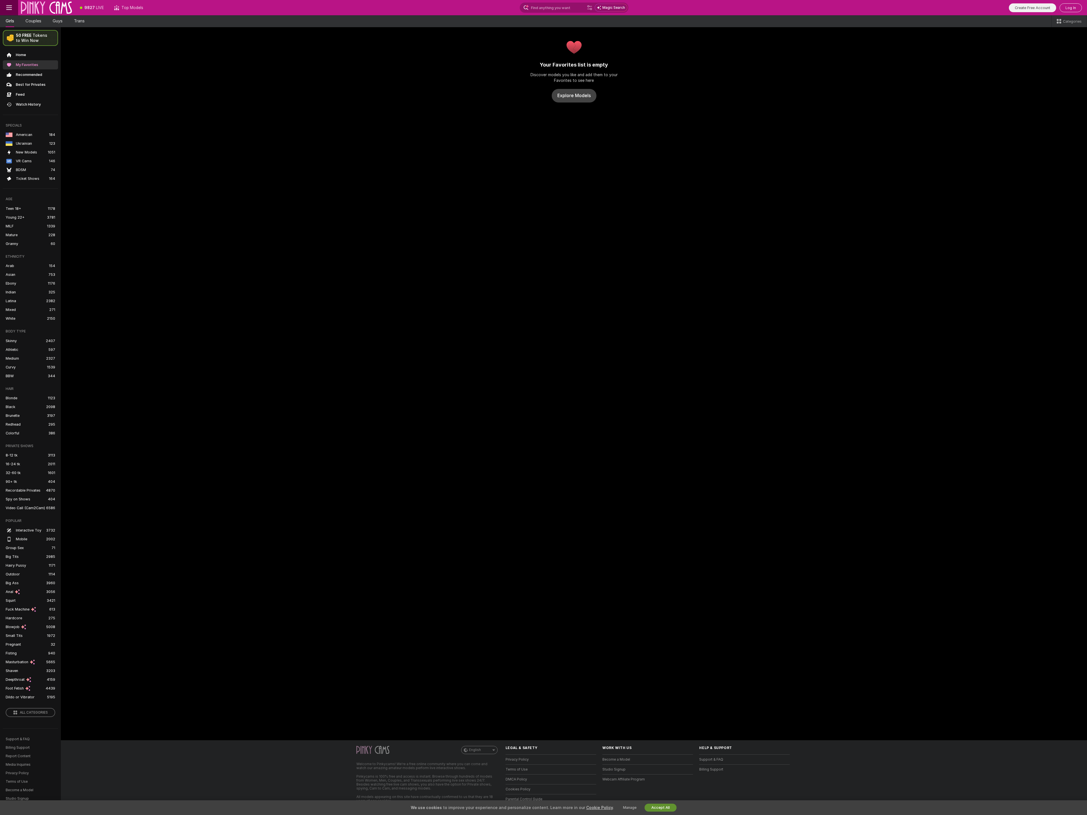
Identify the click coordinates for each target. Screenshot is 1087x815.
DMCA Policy (516, 779)
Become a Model (19, 790)
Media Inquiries (18, 765)
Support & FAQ (18, 739)
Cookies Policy (518, 789)
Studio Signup (17, 799)
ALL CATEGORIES (34, 712)
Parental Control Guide (524, 799)
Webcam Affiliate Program (623, 779)
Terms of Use (17, 782)
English (475, 750)
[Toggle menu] (9, 7)
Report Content (18, 756)
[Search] (590, 8)
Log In (1070, 8)
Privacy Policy (17, 773)
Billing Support (18, 748)
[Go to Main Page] (46, 7)
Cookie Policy (599, 807)
